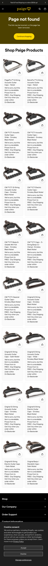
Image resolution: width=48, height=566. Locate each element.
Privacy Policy (18, 541)
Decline (23, 554)
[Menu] (3, 9)
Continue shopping (24, 36)
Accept (23, 548)
